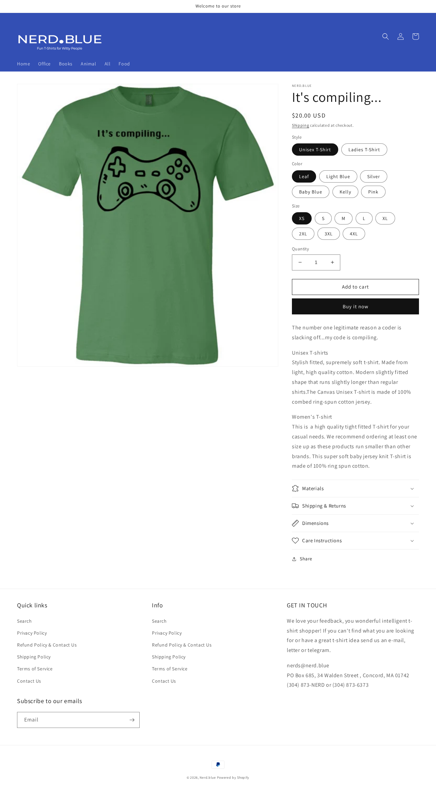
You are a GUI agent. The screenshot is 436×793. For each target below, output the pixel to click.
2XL (303, 234)
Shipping (300, 125)
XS (302, 218)
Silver (373, 176)
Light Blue (338, 176)
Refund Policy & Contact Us (47, 645)
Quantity (300, 249)
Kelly (345, 192)
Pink (373, 192)
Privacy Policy (32, 633)
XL (385, 218)
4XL (354, 234)
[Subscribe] (131, 720)
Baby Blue (310, 192)
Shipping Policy (34, 657)
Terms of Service (35, 669)
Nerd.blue (208, 777)
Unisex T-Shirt (315, 149)
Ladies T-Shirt (364, 149)
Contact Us (29, 681)
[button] (385, 36)
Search (24, 621)
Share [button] (306, 559)
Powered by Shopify (233, 777)
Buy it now (356, 306)
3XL (329, 234)
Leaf (304, 176)
